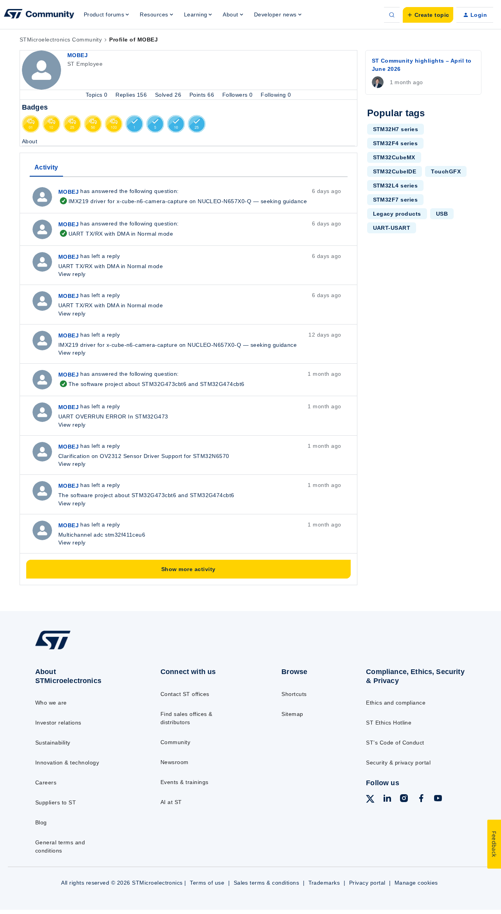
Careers (45, 782)
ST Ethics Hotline (388, 722)
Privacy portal (367, 883)
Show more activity (188, 569)
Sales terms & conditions (266, 883)
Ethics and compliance (395, 702)
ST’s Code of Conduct (395, 742)
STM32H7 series (395, 129)
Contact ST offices (184, 694)
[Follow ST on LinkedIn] (387, 799)
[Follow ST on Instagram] (404, 799)
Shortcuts (293, 694)
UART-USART (392, 228)
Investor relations (58, 722)
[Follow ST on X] (370, 800)
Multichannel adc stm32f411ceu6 (101, 535)
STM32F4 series (395, 143)
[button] (428, 15)
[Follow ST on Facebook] (421, 799)
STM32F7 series (395, 200)
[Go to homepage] (83, 649)
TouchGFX (446, 171)
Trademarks (324, 883)
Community (175, 742)
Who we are (51, 702)
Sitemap (292, 714)
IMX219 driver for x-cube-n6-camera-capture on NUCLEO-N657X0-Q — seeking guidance (182, 201)
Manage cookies (416, 883)
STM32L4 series (395, 185)
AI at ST (171, 802)
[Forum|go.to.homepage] (39, 15)
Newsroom (174, 762)
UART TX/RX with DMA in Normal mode (115, 234)
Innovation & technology (67, 762)
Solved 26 (169, 95)
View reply (72, 274)
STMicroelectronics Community (61, 39)
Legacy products (397, 214)
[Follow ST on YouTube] (438, 799)
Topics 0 (97, 95)
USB (442, 214)
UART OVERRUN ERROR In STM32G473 (113, 416)
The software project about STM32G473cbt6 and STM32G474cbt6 (151, 384)
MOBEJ (77, 55)
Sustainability (52, 742)
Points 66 (202, 95)
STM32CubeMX (394, 157)
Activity (46, 167)
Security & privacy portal (398, 762)
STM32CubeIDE (394, 171)
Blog (41, 822)
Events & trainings (184, 782)
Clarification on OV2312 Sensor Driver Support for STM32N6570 (143, 456)
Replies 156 (132, 95)
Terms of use (207, 883)
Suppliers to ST (55, 802)
